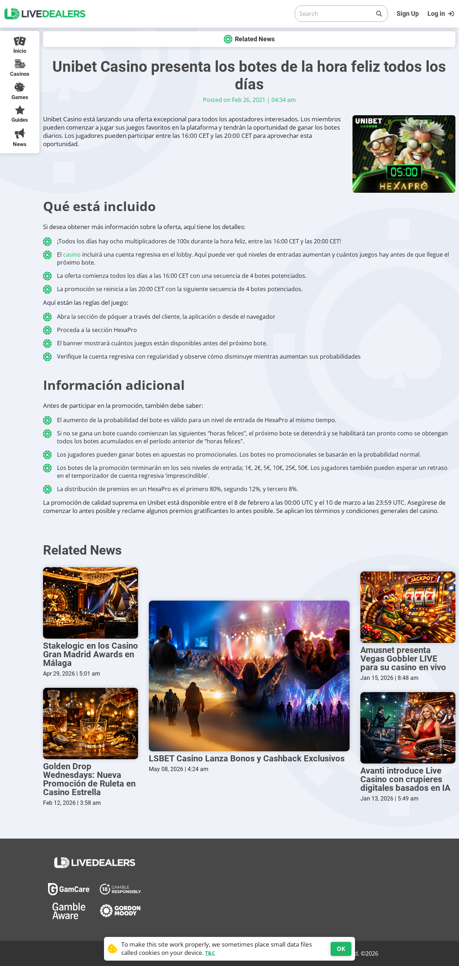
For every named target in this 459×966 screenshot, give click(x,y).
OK (341, 949)
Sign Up (408, 13)
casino (72, 254)
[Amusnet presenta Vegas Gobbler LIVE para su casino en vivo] (407, 607)
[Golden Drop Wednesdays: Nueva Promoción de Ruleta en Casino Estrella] (90, 723)
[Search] (379, 13)
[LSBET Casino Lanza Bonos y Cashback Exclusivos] (249, 676)
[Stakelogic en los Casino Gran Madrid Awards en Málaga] (90, 603)
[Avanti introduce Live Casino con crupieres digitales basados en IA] (407, 728)
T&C (210, 952)
